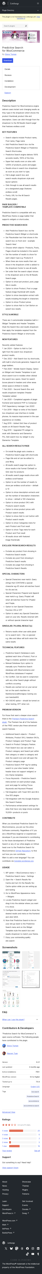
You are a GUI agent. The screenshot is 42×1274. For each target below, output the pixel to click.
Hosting (5, 1190)
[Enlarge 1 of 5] (17, 954)
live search (35, 1092)
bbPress (6, 1229)
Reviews (8, 75)
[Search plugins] (26, 26)
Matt (5, 1225)
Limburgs (11, 1243)
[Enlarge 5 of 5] (17, 993)
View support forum (10, 1168)
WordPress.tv (9, 1213)
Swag (25, 1213)
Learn (4, 1201)
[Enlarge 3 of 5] (17, 973)
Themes (25, 1186)
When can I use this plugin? (13, 1020)
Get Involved (27, 1201)
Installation (9, 81)
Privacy (5, 1194)
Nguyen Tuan (12, 1053)
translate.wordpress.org (23, 861)
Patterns (25, 1194)
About (4, 1182)
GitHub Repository (23, 851)
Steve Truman (10, 54)
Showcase (26, 1182)
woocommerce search (31, 1106)
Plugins (25, 1190)
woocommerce (34, 1101)
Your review (7, 1151)
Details (7, 69)
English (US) (35, 1087)
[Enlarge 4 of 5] (37, 973)
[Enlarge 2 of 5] (37, 954)
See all (37, 1151)
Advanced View (8, 1112)
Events (25, 1205)
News (4, 1186)
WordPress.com (9, 1220)
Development (10, 87)
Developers (7, 1209)
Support (7, 93)
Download (8, 60)
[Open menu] (38, 3)
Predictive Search (33, 1096)
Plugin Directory (8, 10)
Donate (26, 1209)
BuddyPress (8, 1233)
